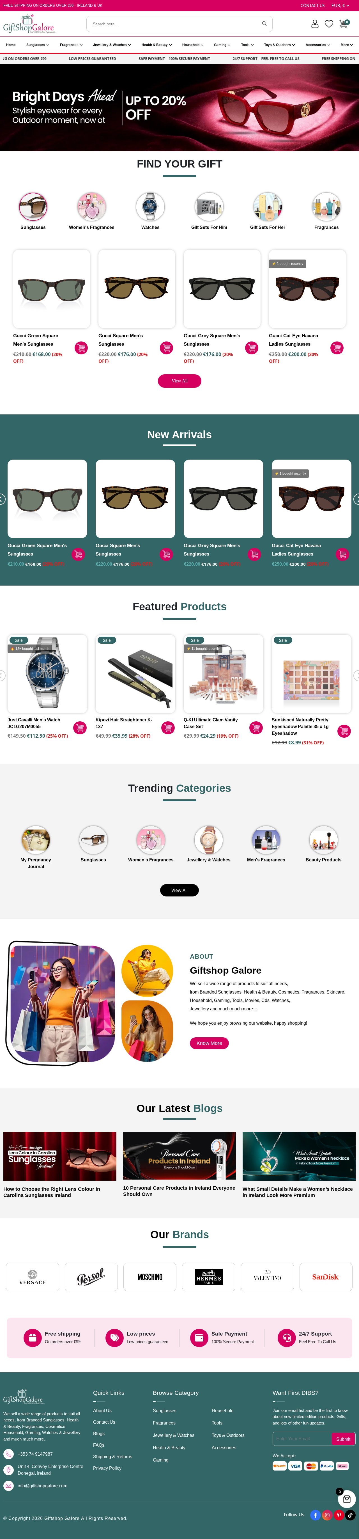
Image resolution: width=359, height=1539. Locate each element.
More (345, 45)
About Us (102, 1410)
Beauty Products (324, 859)
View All (180, 381)
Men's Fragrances (266, 859)
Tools (245, 45)
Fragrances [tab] (326, 227)
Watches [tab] (150, 227)
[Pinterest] (339, 1515)
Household (190, 45)
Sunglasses (35, 45)
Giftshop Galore (62, 1518)
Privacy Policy (107, 1468)
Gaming (220, 45)
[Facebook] (315, 1515)
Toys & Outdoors (277, 45)
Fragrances (69, 45)
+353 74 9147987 (35, 1454)
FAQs (98, 1445)
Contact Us (313, 6)
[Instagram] (327, 1515)
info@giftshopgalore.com (42, 1485)
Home (11, 45)
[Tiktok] (350, 1515)
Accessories (316, 45)
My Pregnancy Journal (35, 863)
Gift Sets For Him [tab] (209, 227)
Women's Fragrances (151, 859)
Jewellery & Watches (110, 45)
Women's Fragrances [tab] (91, 227)
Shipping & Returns (112, 1456)
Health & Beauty (155, 45)
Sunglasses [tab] (33, 227)
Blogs (99, 1433)
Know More (209, 1043)
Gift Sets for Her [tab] (267, 227)
